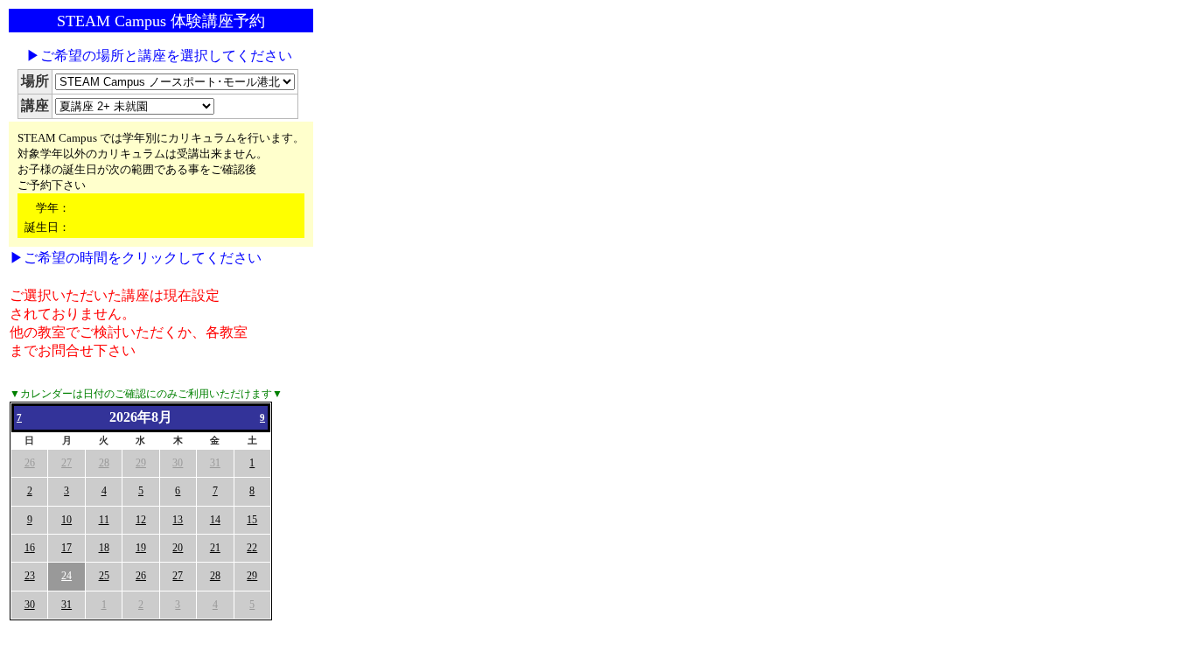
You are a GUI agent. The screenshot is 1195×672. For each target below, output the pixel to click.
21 (215, 548)
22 (252, 548)
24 (66, 576)
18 (104, 548)
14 (215, 520)
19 (141, 548)
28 (104, 463)
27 (66, 463)
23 (29, 576)
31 (215, 463)
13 (177, 520)
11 (104, 520)
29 (141, 463)
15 (252, 520)
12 (141, 520)
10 (66, 520)
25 (104, 576)
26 (29, 463)
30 (177, 463)
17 (66, 548)
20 (177, 548)
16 (29, 548)
